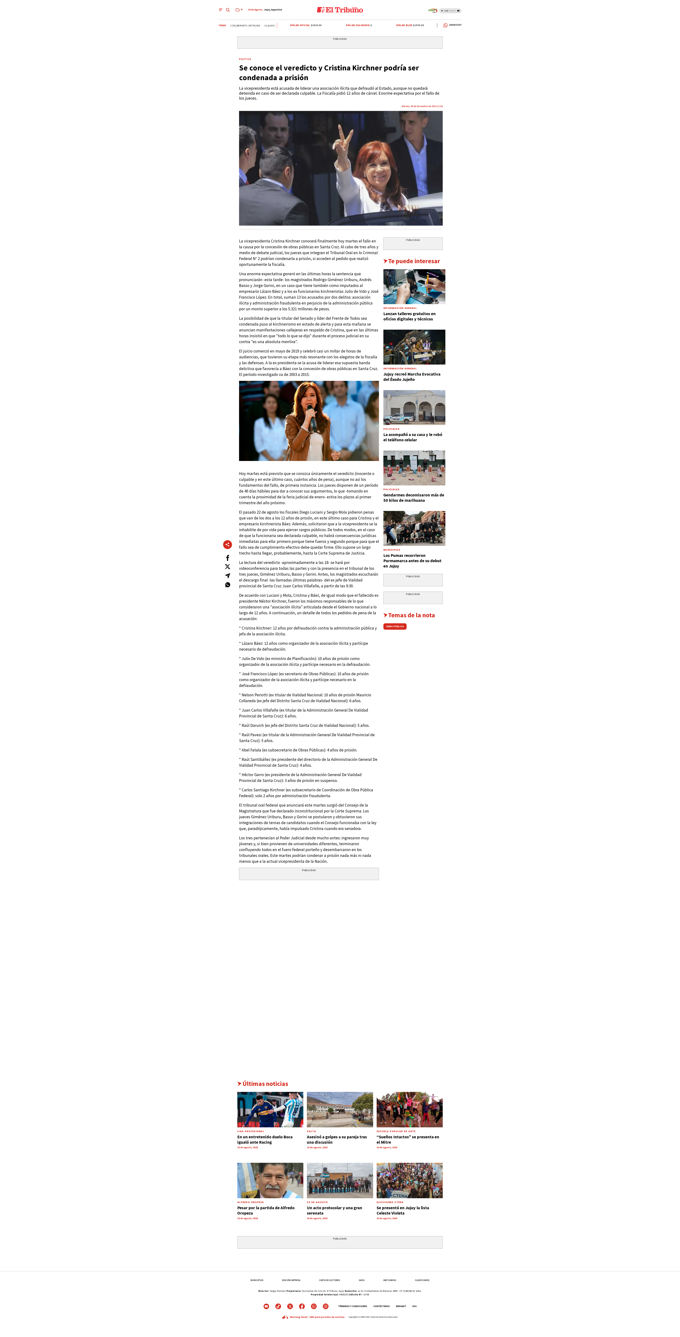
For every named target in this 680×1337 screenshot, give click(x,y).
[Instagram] (325, 1306)
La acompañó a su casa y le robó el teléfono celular (412, 437)
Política (245, 59)
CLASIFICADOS (422, 1280)
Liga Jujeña (269, 25)
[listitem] (240, 10)
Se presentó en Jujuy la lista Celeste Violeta (403, 1210)
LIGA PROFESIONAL (250, 1131)
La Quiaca (252, 25)
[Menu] (221, 10)
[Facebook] (302, 1306)
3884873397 (455, 24)
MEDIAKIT (401, 1306)
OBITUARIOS (389, 1280)
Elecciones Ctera (390, 1202)
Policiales (391, 429)
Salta (311, 1131)
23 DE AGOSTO (317, 1202)
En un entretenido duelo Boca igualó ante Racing (265, 1139)
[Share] (227, 544)
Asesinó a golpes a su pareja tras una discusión (337, 1139)
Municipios (391, 550)
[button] (227, 557)
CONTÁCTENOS (381, 1306)
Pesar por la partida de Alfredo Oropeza (265, 1210)
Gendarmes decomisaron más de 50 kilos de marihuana (413, 497)
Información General (400, 308)
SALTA (361, 1280)
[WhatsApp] (314, 1306)
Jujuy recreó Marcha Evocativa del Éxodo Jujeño (411, 376)
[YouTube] (266, 1306)
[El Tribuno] (340, 9)
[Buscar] (228, 10)
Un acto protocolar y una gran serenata (334, 1210)
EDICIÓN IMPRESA (291, 1280)
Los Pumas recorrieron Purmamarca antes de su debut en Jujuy (412, 561)
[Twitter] (290, 1306)
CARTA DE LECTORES (329, 1280)
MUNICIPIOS (257, 1280)
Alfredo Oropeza (250, 1202)
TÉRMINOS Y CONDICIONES (352, 1306)
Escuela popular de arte (396, 1131)
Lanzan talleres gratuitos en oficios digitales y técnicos (409, 316)
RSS (414, 1306)
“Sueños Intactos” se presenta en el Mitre (408, 1139)
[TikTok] (278, 1306)
